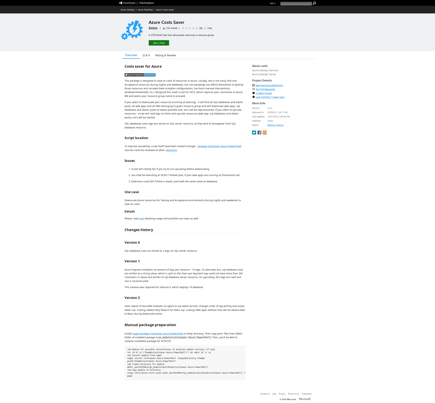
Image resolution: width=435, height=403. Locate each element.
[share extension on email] (264, 133)
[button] (159, 42)
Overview (131, 55)
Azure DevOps (128, 9)
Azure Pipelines (145, 9)
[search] (314, 3)
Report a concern (275, 125)
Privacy (282, 393)
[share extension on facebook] (259, 133)
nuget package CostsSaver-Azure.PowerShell (157, 333)
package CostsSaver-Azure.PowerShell (219, 146)
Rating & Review (165, 55)
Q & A (146, 55)
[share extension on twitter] (254, 133)
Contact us (265, 393)
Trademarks (307, 393)
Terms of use (293, 393)
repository (171, 150)
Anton (153, 28)
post (141, 218)
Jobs (274, 393)
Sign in (272, 3)
